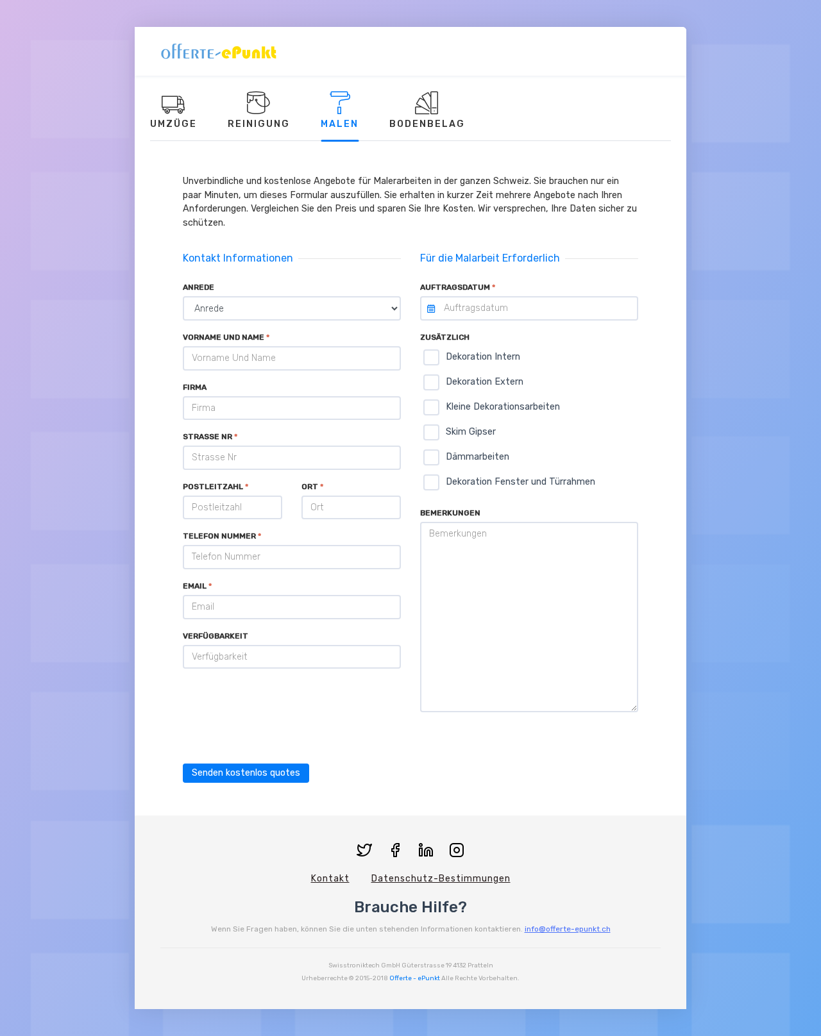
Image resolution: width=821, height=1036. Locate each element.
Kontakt (330, 878)
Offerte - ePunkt (414, 978)
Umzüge (173, 124)
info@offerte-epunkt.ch (568, 928)
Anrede (198, 287)
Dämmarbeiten (477, 456)
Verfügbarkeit (215, 635)
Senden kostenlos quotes (246, 772)
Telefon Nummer (219, 535)
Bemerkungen (450, 512)
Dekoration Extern (484, 381)
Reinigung (259, 124)
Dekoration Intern (483, 356)
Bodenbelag (427, 124)
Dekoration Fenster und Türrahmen (520, 481)
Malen (340, 124)
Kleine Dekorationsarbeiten (503, 406)
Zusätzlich (445, 337)
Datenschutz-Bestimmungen (441, 878)
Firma (195, 387)
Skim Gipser (471, 431)
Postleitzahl (213, 486)
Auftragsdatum (455, 287)
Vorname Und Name (223, 337)
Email (195, 585)
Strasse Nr (207, 436)
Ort (309, 486)
